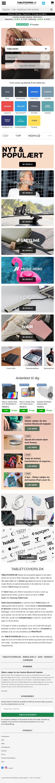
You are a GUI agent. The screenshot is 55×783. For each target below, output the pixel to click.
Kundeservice (5, 736)
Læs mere (32, 429)
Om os (3, 754)
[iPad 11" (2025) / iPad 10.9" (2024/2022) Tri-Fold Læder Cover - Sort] (10, 392)
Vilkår (2, 743)
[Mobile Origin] (50, 136)
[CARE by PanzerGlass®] (15, 136)
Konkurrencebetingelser (8, 758)
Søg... (3, 761)
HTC (37, 578)
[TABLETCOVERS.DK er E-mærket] (43, 4)
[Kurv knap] (52, 2)
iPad (18, 578)
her (13, 724)
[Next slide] (50, 359)
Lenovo (43, 578)
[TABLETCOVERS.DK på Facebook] (2, 768)
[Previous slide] (4, 359)
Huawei (32, 578)
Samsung (24, 578)
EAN (2, 740)
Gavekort (4, 750)
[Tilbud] (28, 40)
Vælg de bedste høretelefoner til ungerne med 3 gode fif (37, 461)
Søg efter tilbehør (27, 66)
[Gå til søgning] (51, 9)
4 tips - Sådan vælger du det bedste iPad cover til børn (37, 480)
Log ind (10, 768)
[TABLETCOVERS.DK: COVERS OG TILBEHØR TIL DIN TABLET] (26, 3)
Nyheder (27, 666)
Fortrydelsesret (5, 747)
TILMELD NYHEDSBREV (27, 715)
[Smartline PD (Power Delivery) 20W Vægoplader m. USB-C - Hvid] (45, 392)
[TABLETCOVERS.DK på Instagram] (6, 768)
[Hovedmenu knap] (4, 3)
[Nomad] (31, 136)
